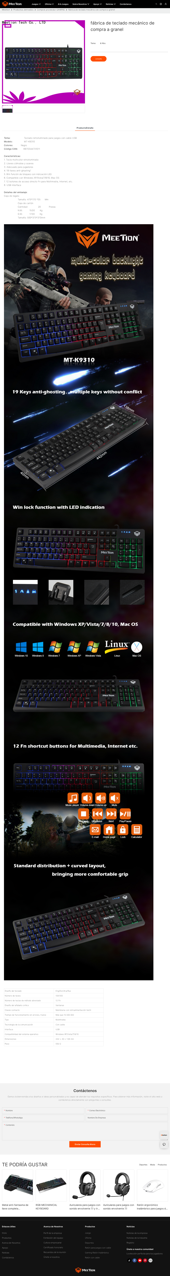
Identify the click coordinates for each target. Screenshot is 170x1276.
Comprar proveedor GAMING (51, 9)
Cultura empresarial (52, 1242)
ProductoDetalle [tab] (85, 128)
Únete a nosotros (52, 1257)
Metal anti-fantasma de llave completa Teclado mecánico (15, 1207)
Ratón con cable (92, 1257)
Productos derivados (23, 9)
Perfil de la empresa (53, 1233)
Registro (130, 1242)
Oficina (88, 1238)
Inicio (4, 1233)
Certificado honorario (53, 1247)
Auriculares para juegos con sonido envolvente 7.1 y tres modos (84, 1207)
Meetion (6, 9)
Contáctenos (8, 1257)
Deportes (143, 1164)
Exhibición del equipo (53, 1238)
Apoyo (5, 1247)
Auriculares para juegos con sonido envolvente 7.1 (118, 1207)
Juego (88, 1233)
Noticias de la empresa (137, 1233)
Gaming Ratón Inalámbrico (97, 1252)
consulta (98, 59)
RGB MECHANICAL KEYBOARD (46, 1207)
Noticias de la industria (137, 1238)
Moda (152, 1164)
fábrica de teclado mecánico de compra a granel (91, 9)
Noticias (5, 1252)
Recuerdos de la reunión (55, 1252)
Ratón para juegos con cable (98, 1247)
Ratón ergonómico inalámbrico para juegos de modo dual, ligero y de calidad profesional (152, 1207)
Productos (162, 1164)
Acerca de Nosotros (11, 1243)
